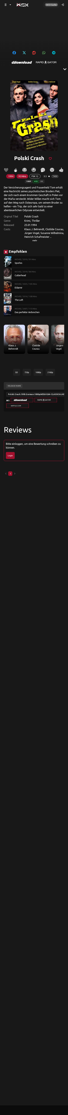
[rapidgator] (46, 62)
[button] (22, 400)
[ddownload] (22, 62)
